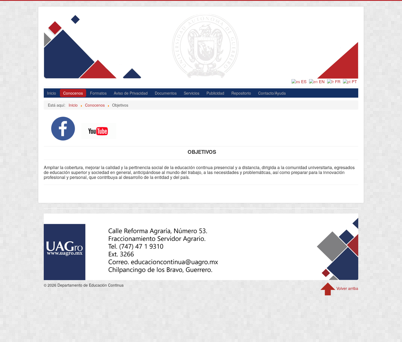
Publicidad (215, 93)
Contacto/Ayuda (272, 93)
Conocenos (73, 93)
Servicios (191, 93)
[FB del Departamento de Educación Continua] (63, 128)
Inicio (51, 93)
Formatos (98, 93)
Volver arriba (346, 288)
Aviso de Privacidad (131, 93)
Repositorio (241, 93)
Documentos (166, 93)
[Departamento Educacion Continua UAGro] (98, 130)
